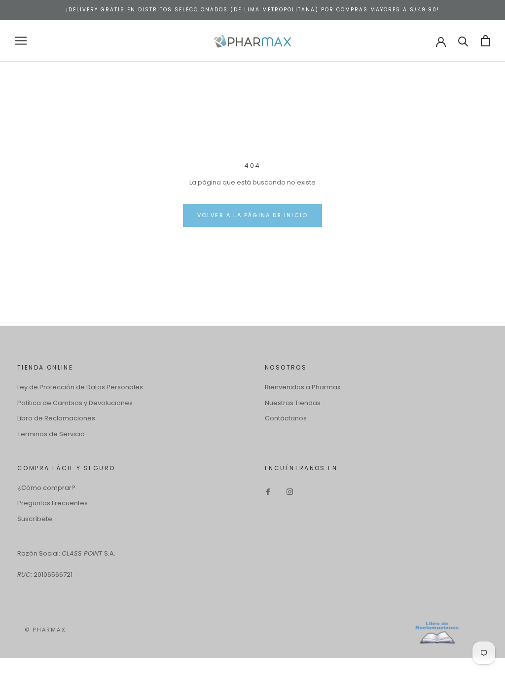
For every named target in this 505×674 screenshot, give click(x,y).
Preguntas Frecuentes (52, 503)
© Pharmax (45, 630)
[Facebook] (268, 491)
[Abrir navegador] (21, 41)
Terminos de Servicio (51, 434)
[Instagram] (290, 491)
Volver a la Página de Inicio (252, 215)
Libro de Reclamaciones (56, 418)
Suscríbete (34, 519)
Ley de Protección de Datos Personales (80, 387)
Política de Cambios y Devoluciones (75, 403)
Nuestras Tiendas (293, 403)
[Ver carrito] (485, 40)
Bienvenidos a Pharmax (302, 387)
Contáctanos (286, 418)
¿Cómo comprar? (46, 487)
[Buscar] (463, 41)
